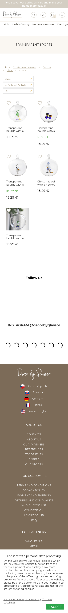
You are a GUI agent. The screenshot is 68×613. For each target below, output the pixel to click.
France (38, 404)
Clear (10, 70)
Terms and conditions (34, 485)
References (34, 449)
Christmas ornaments (24, 67)
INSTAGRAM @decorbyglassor (34, 325)
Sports (22, 70)
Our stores (34, 464)
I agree (55, 607)
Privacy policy (34, 490)
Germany (37, 398)
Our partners (34, 444)
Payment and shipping (34, 495)
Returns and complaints (34, 500)
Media (34, 546)
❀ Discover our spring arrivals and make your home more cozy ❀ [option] (34, 4)
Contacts (34, 434)
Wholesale (33, 541)
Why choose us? (34, 505)
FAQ (34, 520)
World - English (38, 411)
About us (34, 439)
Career (34, 459)
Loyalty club (34, 515)
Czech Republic (38, 386)
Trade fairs (34, 454)
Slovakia (38, 392)
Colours (47, 67)
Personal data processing (22, 599)
